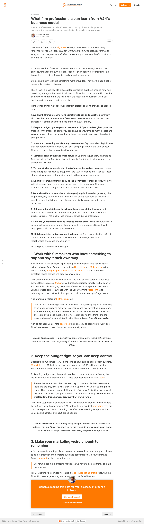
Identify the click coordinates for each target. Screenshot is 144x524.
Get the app (81, 521)
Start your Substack (67, 521)
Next (106, 514)
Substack (121, 521)
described (65, 324)
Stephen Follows (42, 34)
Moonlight (93, 290)
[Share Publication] (116, 5)
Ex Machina (62, 299)
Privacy (20, 521)
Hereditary (80, 267)
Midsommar (96, 267)
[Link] (28, 256)
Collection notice (33, 521)
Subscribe (125, 5)
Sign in (137, 5)
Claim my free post (72, 497)
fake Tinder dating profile (84, 473)
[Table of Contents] (2, 262)
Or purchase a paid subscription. (72, 503)
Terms (25, 521)
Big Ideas (35, 14)
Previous (39, 514)
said (102, 377)
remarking (98, 406)
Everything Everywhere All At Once (64, 270)
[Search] (111, 5)
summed (42, 458)
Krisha (58, 283)
